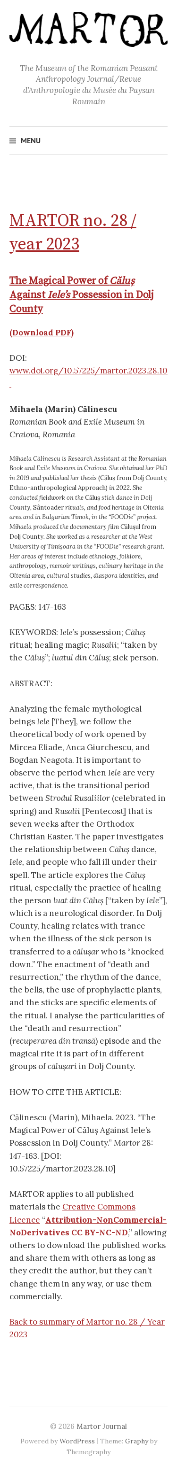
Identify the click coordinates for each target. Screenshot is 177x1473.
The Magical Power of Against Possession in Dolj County (81, 294)
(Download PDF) (41, 332)
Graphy (136, 1441)
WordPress (77, 1441)
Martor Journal (101, 1426)
